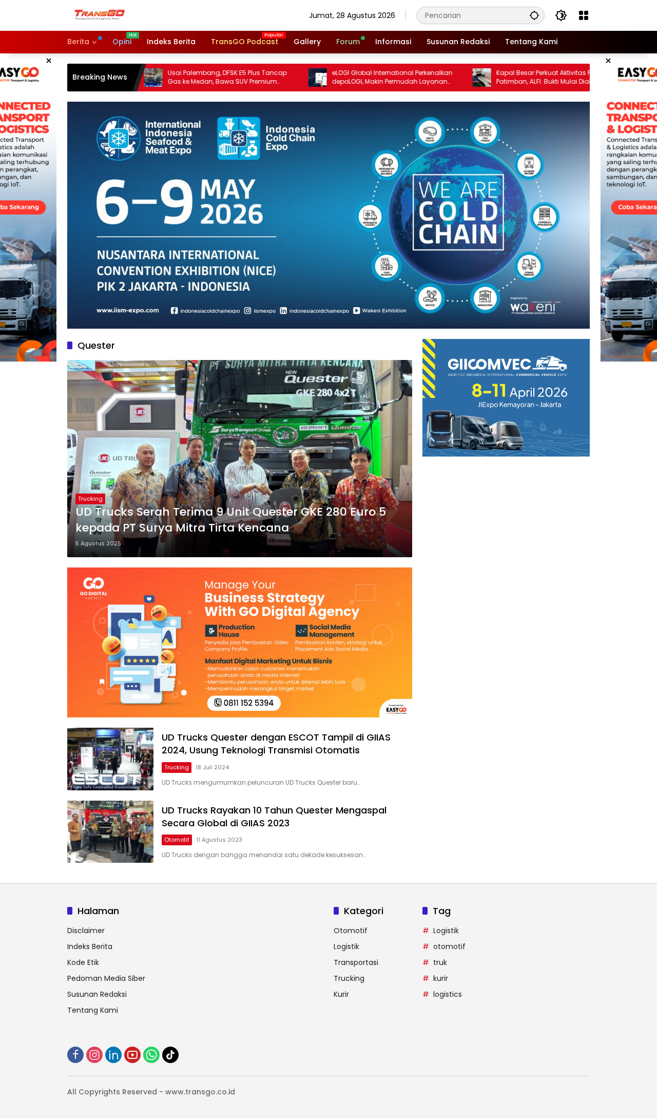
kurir (440, 978)
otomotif (449, 946)
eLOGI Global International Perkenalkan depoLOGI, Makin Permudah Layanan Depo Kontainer (346, 77)
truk (440, 962)
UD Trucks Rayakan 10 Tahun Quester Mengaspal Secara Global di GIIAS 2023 (274, 816)
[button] (534, 15)
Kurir (341, 994)
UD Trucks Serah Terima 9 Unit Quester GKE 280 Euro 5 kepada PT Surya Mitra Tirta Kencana (230, 520)
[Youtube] (132, 1055)
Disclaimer (86, 930)
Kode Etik (83, 962)
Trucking (90, 499)
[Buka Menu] (583, 15)
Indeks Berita (89, 946)
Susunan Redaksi (97, 994)
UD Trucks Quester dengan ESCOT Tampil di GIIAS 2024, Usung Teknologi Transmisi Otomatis (276, 743)
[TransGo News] (99, 15)
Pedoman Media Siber (106, 978)
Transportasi (356, 962)
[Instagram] (94, 1055)
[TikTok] (170, 1055)
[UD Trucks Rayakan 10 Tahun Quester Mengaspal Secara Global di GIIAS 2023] (110, 832)
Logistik (346, 946)
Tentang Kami (92, 1010)
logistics (447, 994)
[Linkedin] (113, 1055)
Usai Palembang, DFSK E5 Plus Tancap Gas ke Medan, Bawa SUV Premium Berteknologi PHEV (181, 77)
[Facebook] (75, 1055)
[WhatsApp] (151, 1055)
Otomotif (176, 840)
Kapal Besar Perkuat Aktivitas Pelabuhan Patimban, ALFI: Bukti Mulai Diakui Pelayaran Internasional (512, 77)
